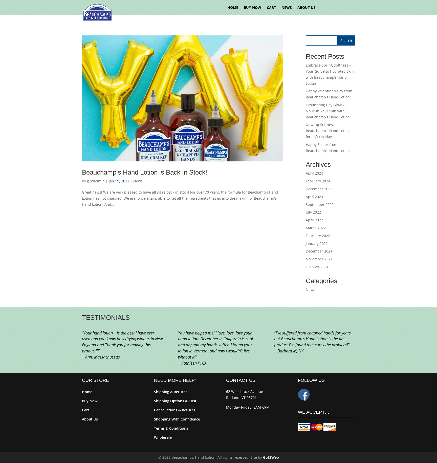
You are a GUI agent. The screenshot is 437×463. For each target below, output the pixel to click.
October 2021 (317, 266)
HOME (232, 8)
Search (346, 40)
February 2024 (318, 181)
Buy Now (89, 400)
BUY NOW (252, 8)
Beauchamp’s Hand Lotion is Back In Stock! (144, 172)
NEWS (286, 8)
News (138, 181)
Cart (85, 410)
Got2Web (271, 457)
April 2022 (314, 220)
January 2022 (317, 243)
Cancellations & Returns (174, 410)
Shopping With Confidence (177, 419)
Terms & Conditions (171, 428)
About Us (90, 419)
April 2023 (314, 196)
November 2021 (319, 259)
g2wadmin (96, 181)
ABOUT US (306, 8)
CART (271, 8)
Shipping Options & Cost (175, 400)
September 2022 (320, 204)
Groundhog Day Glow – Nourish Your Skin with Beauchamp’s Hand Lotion (328, 110)
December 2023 (319, 188)
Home (87, 391)
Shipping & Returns (170, 391)
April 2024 (314, 173)
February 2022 (318, 235)
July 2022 (313, 212)
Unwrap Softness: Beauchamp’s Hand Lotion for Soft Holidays (328, 130)
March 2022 (316, 227)
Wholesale (163, 437)
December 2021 (319, 251)
